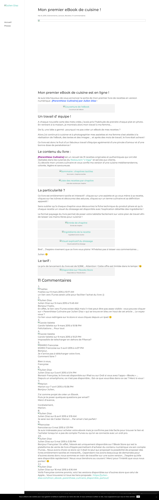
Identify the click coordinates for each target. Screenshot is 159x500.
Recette (68, 16)
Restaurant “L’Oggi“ (81, 160)
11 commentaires (78, 16)
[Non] (156, 497)
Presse (7, 26)
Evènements (52, 16)
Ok (138, 497)
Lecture (61, 16)
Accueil (7, 22)
